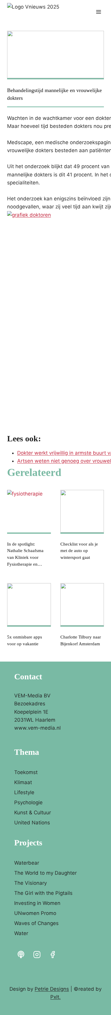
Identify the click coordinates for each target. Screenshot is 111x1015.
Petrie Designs (52, 989)
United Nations (32, 823)
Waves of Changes (36, 923)
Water (21, 933)
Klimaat (23, 782)
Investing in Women (37, 903)
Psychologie (28, 802)
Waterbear (26, 863)
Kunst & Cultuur (32, 812)
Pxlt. (55, 997)
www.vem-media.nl (37, 728)
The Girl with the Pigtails (43, 893)
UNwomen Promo (35, 913)
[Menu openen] (98, 11)
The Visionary (30, 883)
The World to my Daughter (45, 873)
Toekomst (26, 772)
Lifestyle (24, 792)
